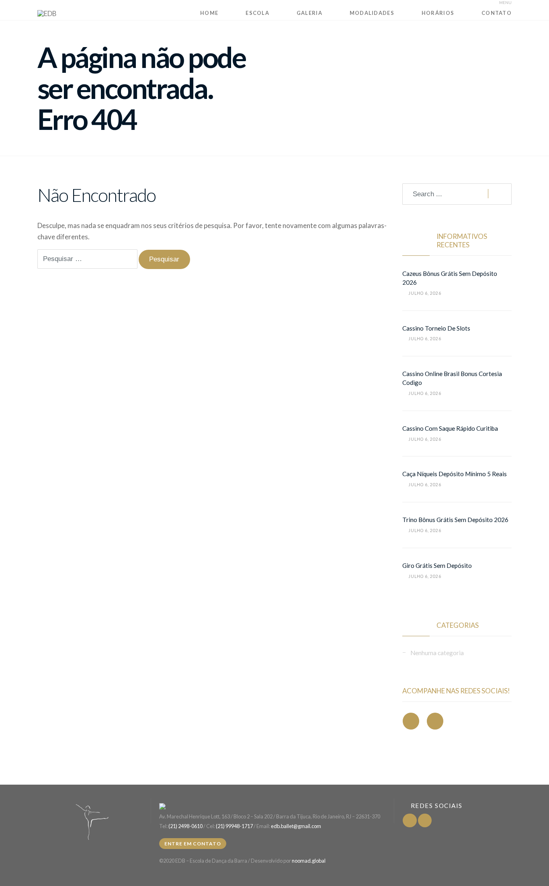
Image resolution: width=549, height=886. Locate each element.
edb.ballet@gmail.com (296, 826)
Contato (496, 13)
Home (209, 13)
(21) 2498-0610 (185, 826)
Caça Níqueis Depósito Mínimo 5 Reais (454, 473)
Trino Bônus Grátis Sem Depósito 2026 (455, 519)
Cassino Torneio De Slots (436, 328)
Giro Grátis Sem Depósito (437, 565)
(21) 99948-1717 (234, 826)
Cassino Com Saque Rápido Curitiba (450, 428)
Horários (438, 13)
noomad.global (309, 860)
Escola (257, 13)
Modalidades (372, 13)
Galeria (309, 13)
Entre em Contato (192, 844)
